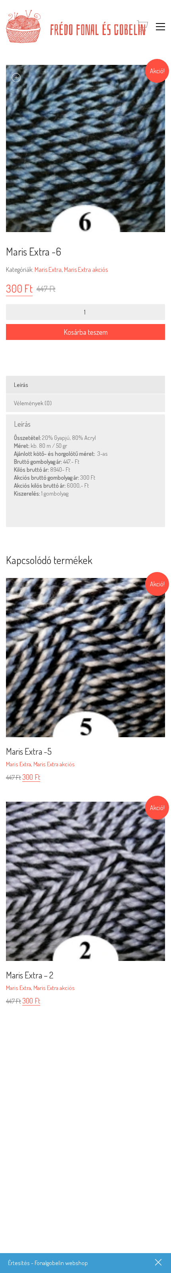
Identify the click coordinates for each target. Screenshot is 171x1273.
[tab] (85, 385)
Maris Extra (48, 269)
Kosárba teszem (86, 332)
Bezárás (159, 1263)
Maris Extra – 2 (29, 975)
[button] (160, 26)
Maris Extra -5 (29, 751)
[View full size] (16, 77)
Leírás (21, 385)
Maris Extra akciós (86, 269)
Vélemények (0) (33, 403)
